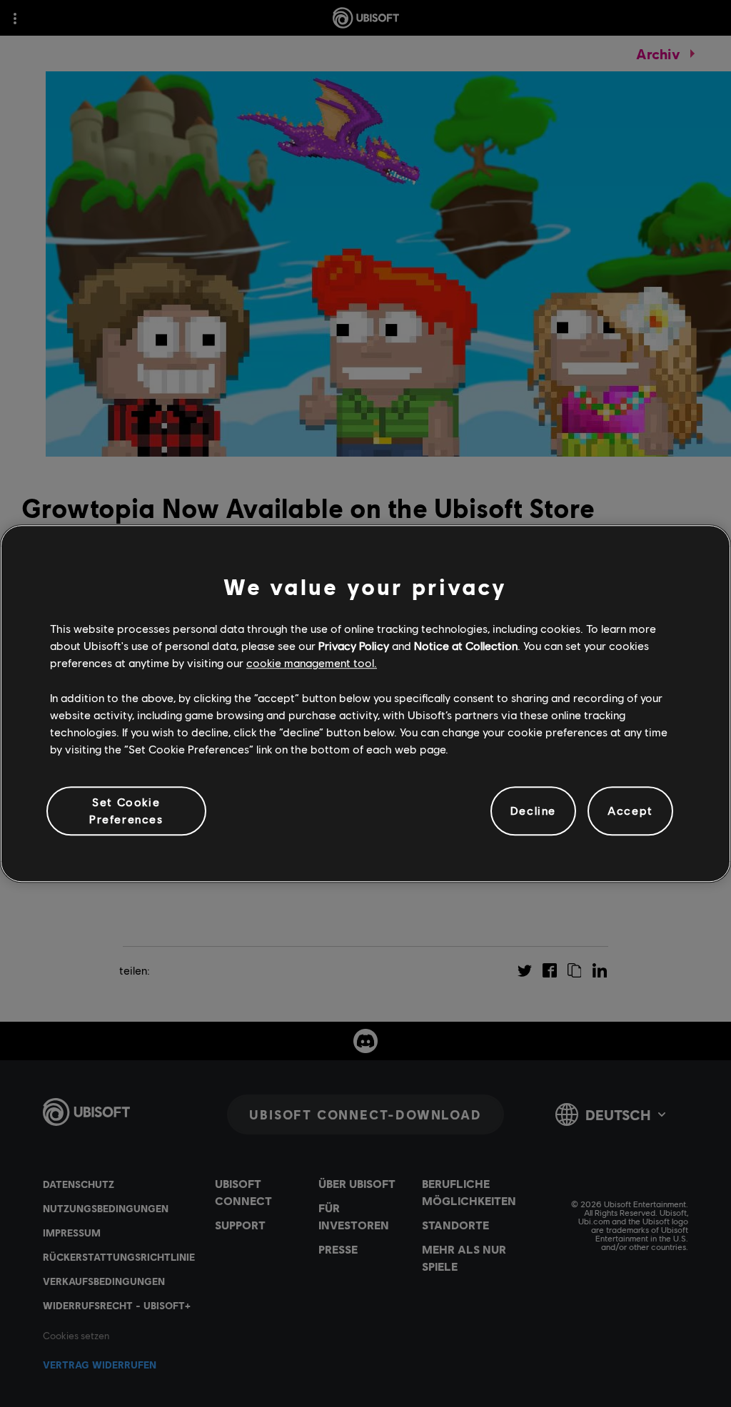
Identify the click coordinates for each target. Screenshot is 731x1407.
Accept (630, 811)
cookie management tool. (311, 663)
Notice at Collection (466, 645)
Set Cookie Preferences (126, 810)
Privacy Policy (353, 645)
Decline (533, 811)
